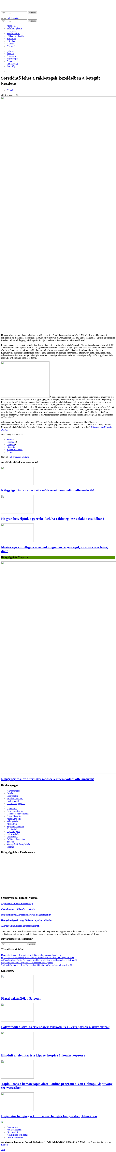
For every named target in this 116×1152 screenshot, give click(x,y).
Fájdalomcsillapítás (15, 36)
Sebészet (11, 51)
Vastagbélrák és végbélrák (18, 844)
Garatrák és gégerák (16, 803)
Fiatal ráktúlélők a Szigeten (21, 998)
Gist (8, 806)
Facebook (11, 442)
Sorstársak (11, 38)
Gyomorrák (12, 808)
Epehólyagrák (13, 801)
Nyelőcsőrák (12, 829)
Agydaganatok (13, 791)
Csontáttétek (12, 796)
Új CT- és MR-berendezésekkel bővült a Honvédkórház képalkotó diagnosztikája (37, 957)
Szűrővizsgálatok (14, 28)
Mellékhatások (13, 33)
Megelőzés (11, 26)
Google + (11, 444)
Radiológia (12, 66)
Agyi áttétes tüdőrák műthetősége (17, 903)
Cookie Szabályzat (15, 1137)
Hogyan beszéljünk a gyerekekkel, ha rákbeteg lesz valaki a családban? (52, 519)
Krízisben (11, 41)
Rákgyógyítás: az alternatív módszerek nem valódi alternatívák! (47, 490)
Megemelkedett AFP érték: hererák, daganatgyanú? (26, 915)
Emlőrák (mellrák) (15, 798)
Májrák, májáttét (14, 819)
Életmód (10, 53)
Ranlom (4, 1145)
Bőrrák (10, 793)
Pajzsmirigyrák (13, 831)
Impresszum (12, 1127)
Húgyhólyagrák (14, 816)
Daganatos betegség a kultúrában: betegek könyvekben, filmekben (49, 1116)
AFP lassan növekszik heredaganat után (20, 926)
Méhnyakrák (12, 821)
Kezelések (11, 31)
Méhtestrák (12, 824)
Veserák (10, 847)
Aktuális (10, 43)
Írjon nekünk (12, 1132)
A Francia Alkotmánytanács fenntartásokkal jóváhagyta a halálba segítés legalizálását (39, 960)
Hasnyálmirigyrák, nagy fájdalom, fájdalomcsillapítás (26, 920)
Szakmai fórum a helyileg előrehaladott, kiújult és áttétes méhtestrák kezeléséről (36, 965)
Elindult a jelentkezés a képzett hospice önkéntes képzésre (43, 1055)
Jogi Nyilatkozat (14, 1130)
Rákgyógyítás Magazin (19, 457)
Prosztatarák (12, 836)
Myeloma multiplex (15, 826)
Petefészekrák (13, 834)
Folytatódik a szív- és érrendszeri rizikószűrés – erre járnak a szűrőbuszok (55, 1027)
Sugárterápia (12, 58)
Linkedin (11, 447)
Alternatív (11, 46)
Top (3, 1149)
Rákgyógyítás (58, 5)
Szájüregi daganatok (16, 839)
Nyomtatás (11, 452)
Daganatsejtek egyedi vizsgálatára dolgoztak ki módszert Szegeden (31, 955)
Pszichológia (12, 64)
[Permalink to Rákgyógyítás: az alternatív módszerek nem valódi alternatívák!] (17, 484)
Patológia (11, 61)
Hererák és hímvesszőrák (18, 813)
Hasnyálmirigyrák (15, 811)
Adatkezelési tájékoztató (17, 1135)
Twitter (10, 439)
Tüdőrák (10, 842)
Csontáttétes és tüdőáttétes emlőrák (18, 909)
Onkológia (11, 56)
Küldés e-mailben (14, 449)
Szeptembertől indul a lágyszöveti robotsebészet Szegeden (27, 962)
